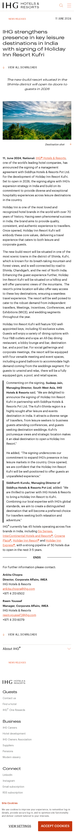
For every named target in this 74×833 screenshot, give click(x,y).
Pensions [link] (8, 751)
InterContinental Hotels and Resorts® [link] (28, 536)
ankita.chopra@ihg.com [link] (19, 589)
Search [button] (61, 5)
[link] (25, 9)
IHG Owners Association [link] (17, 739)
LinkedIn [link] (7, 775)
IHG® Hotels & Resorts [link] (51, 158)
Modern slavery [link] (11, 757)
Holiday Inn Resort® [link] (26, 540)
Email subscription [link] (13, 787)
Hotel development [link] (14, 734)
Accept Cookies (55, 826)
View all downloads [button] (22, 67)
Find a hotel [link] (10, 704)
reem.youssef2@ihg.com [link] (19, 615)
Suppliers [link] (8, 745)
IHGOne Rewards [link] (14, 709)
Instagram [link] (9, 781)
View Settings (20, 826)
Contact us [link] (9, 698)
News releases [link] (17, 19)
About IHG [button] (12, 648)
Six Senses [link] (45, 531)
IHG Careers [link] (10, 728)
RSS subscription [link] (13, 793)
